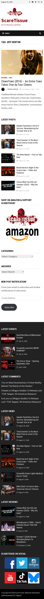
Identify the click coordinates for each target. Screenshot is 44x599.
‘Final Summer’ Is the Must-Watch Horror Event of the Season (27, 143)
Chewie (4, 390)
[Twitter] (35, 1)
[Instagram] (38, 1)
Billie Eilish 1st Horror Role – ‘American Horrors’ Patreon (28, 487)
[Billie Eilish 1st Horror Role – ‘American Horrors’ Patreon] (8, 486)
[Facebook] (30, 1)
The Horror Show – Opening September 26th (27, 362)
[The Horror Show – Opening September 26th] (8, 361)
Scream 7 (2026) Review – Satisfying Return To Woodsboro (27, 539)
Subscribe (9, 307)
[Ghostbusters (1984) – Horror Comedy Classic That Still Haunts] (8, 522)
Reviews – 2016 (6, 78)
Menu (7, 33)
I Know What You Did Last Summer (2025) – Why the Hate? (27, 184)
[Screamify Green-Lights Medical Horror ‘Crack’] (8, 473)
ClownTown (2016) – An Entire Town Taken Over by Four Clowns (21, 83)
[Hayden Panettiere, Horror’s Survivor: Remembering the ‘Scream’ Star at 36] (8, 126)
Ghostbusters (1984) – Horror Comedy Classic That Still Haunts (28, 525)
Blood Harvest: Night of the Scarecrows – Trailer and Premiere (27, 170)
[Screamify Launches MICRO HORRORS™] (8, 348)
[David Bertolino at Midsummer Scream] (8, 335)
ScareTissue (14, 20)
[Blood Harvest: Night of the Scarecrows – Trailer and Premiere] (8, 168)
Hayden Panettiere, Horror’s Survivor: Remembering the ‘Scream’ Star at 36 (27, 128)
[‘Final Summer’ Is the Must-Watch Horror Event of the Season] (8, 140)
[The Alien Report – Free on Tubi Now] (8, 155)
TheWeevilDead (13, 89)
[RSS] (41, 1)
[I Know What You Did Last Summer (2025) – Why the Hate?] (8, 182)
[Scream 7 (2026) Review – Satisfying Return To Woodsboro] (8, 537)
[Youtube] (32, 1)
